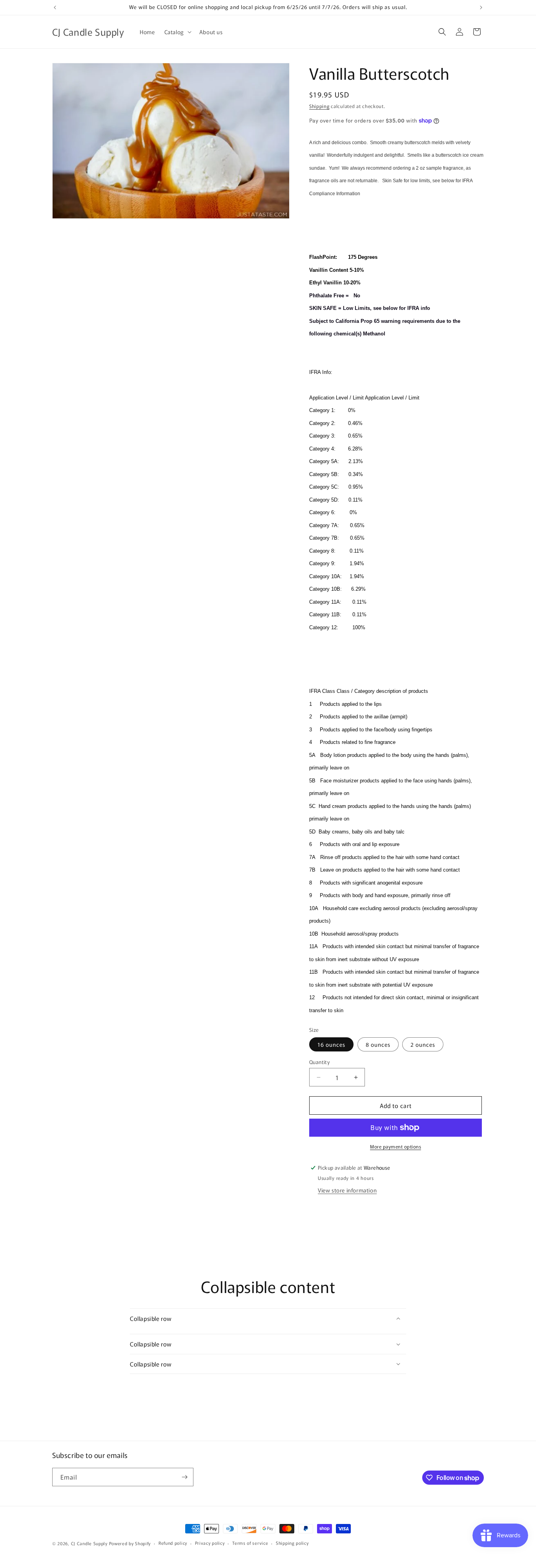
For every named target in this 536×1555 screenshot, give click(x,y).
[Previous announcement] (55, 7)
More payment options (395, 1146)
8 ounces (378, 1044)
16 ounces (331, 1044)
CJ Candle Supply (89, 1543)
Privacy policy (210, 1543)
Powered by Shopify (130, 1543)
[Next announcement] (481, 7)
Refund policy (173, 1543)
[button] (177, 32)
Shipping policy (292, 1543)
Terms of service (250, 1543)
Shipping (319, 106)
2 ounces (422, 1044)
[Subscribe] (184, 1477)
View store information (347, 1190)
